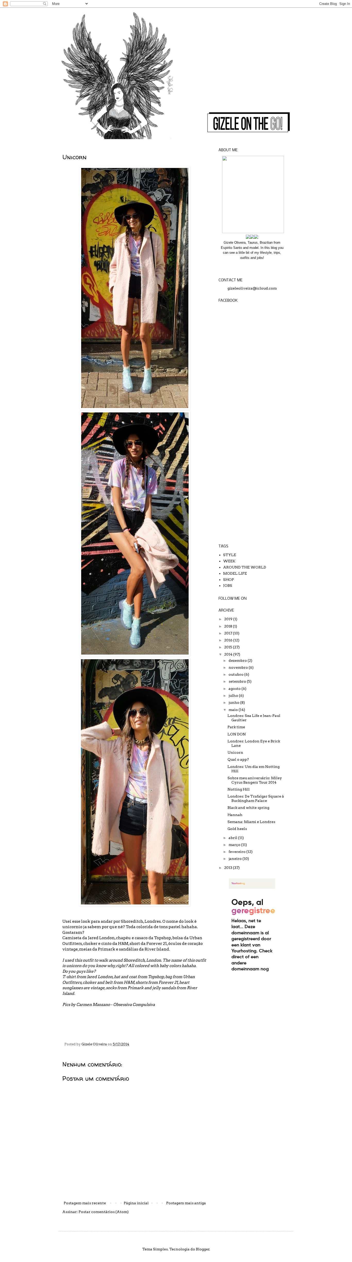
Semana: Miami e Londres (251, 822)
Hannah (235, 815)
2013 (228, 868)
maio (234, 710)
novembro (239, 667)
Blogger (202, 1249)
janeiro (235, 859)
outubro (236, 674)
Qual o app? (238, 759)
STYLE (229, 555)
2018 (228, 626)
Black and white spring (248, 808)
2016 (228, 640)
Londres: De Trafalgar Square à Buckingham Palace (256, 798)
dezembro (238, 660)
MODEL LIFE (235, 573)
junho (234, 702)
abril (233, 838)
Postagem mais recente (85, 1203)
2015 (228, 647)
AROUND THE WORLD (244, 567)
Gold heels (237, 829)
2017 (228, 633)
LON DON (237, 734)
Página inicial (136, 1203)
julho (234, 695)
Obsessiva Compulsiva (134, 1004)
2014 (228, 654)
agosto (235, 689)
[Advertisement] (252, 459)
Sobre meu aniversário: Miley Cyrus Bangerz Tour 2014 (255, 780)
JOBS (227, 585)
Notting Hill (239, 789)
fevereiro (237, 852)
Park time (236, 727)
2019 (228, 619)
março (235, 845)
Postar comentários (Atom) (104, 1212)
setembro (238, 681)
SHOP (228, 580)
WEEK (229, 561)
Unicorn (235, 752)
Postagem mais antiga (186, 1203)
